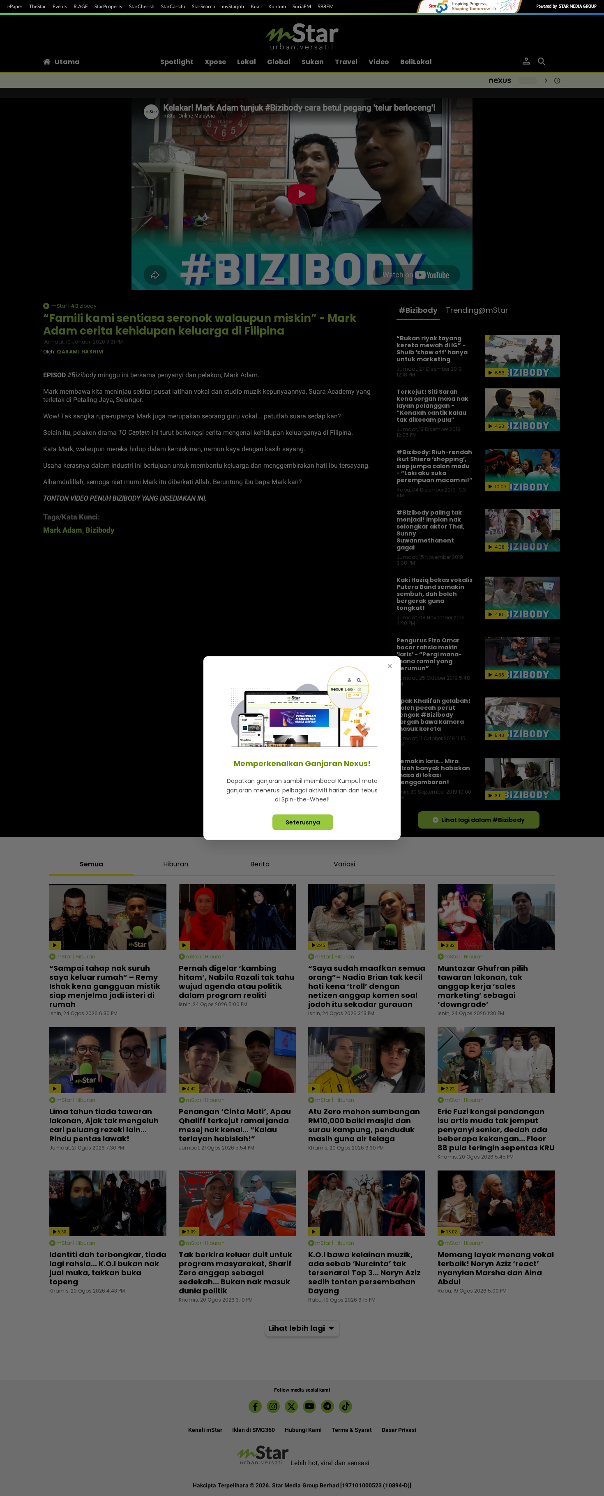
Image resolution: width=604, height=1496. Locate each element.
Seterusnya (303, 822)
